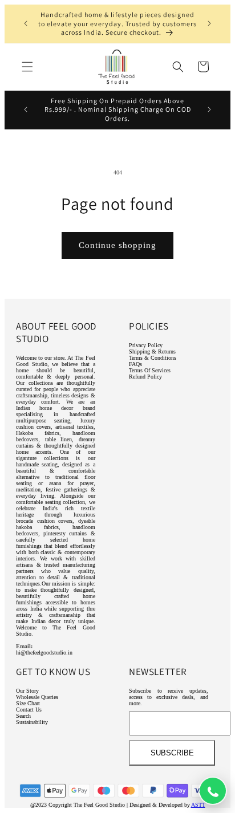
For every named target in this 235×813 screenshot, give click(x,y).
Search (23, 716)
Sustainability (32, 722)
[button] (27, 66)
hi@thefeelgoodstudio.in (44, 652)
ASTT (198, 805)
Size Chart (28, 703)
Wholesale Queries (37, 697)
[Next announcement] (209, 23)
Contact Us (29, 709)
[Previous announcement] (25, 23)
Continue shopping (117, 245)
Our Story (27, 691)
